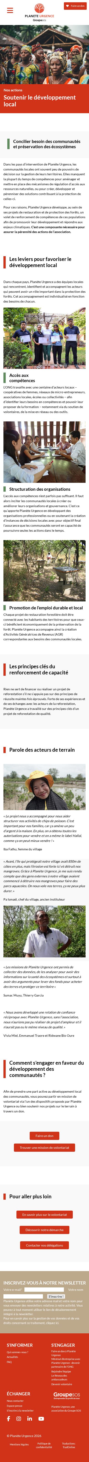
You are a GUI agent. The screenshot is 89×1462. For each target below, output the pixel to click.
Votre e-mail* (12, 1290)
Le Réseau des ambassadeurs (59, 1377)
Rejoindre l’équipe (61, 1371)
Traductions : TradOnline (69, 1445)
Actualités (12, 1356)
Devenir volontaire (61, 1384)
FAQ (9, 1361)
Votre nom (75, 1290)
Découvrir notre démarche (44, 1230)
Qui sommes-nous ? (17, 1352)
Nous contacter (15, 1400)
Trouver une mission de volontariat (44, 1147)
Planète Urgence (21, 1436)
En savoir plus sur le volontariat (44, 1215)
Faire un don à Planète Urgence (63, 1353)
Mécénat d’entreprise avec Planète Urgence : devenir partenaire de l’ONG (65, 1362)
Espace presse (14, 1405)
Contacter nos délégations (44, 1245)
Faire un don (44, 1136)
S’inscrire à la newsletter (20, 1410)
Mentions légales (19, 1444)
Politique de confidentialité (44, 1445)
